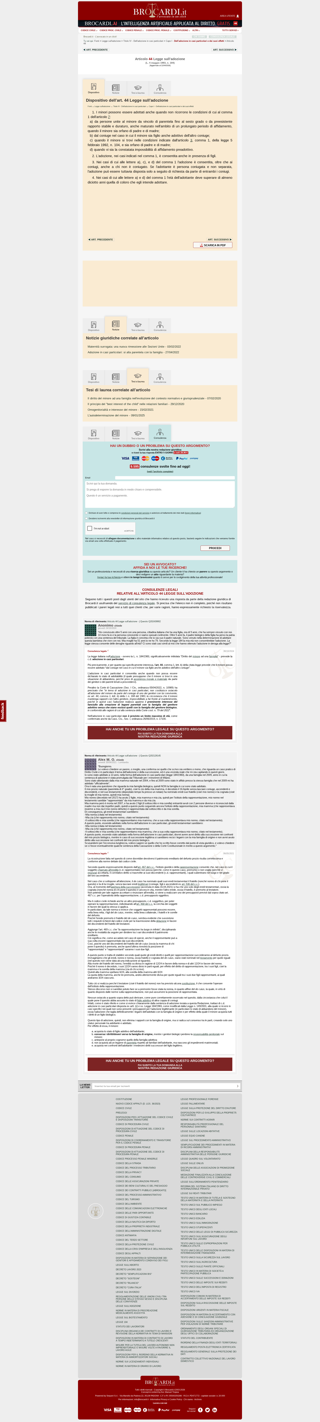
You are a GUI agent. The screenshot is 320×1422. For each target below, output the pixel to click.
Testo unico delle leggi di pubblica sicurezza (209, 1232)
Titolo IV (143, 41)
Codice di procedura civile (132, 1124)
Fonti (96, 41)
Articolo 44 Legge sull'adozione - (123, 621)
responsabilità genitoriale (206, 1034)
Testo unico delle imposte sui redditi (204, 1282)
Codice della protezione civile (135, 1244)
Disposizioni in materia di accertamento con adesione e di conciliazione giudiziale (208, 1315)
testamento (206, 958)
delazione (161, 921)
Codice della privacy (129, 1172)
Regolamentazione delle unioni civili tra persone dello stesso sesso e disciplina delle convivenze (141, 1299)
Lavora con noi (160, 1403)
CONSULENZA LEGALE (222, 36)
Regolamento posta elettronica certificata (208, 1347)
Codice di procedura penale (133, 1147)
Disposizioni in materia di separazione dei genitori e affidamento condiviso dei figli (142, 1259)
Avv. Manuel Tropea (170, 1392)
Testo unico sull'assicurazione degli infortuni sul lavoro (204, 1237)
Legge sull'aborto (127, 1265)
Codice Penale (133, 30)
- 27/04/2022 (133, 352)
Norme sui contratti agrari (198, 1120)
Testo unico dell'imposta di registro (203, 1287)
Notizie (115, 92)
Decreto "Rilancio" (127, 1283)
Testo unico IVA (190, 1291)
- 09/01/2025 (116, 415)
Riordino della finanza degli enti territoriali (209, 1342)
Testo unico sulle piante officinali (202, 1266)
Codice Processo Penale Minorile (137, 1159)
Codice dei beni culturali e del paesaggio (141, 1186)
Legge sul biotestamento (132, 1317)
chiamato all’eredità (108, 870)
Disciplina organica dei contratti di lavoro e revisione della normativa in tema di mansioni (144, 1332)
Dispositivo (93, 330)
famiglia (213, 656)
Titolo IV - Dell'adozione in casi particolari (129, 106)
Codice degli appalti (128, 1253)
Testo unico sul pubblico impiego (201, 1205)
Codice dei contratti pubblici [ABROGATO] (141, 1190)
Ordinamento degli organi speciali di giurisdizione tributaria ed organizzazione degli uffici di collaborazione (207, 1331)
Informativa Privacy (158, 1399)
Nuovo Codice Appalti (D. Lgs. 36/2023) (138, 1103)
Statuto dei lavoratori (130, 1326)
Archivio (198, 1399)
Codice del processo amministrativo (138, 1195)
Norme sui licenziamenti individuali (137, 1361)
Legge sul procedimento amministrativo (206, 1140)
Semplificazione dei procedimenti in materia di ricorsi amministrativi (208, 1146)
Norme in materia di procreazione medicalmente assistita (137, 1311)
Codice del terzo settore (132, 1240)
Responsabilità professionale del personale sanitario (202, 1125)
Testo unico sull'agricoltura (199, 1262)
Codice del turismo (128, 1199)
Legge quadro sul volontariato (200, 1159)
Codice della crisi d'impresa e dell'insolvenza (144, 1249)
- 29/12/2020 (136, 404)
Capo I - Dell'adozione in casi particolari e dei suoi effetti (171, 106)
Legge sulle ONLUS (192, 1163)
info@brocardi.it (141, 1399)
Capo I (195, 41)
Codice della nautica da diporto (136, 1222)
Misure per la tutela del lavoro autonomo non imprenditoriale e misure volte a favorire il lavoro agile (145, 1347)
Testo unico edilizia (193, 1218)
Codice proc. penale (157, 30)
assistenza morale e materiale (150, 679)
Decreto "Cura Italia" (129, 1287)
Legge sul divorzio (127, 1292)
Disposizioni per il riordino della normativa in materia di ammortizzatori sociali (144, 1355)
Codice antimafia (126, 1235)
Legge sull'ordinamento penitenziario (204, 1182)
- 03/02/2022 (134, 346)
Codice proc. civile (110, 30)
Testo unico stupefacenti (197, 1227)
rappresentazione (189, 867)
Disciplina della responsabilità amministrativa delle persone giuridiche (206, 1153)
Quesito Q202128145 (150, 756)
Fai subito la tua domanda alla (160, 732)
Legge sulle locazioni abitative (200, 1131)
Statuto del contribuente (197, 1338)
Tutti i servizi (229, 30)
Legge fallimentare (193, 1103)
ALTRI (195, 30)
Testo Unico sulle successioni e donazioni (207, 1278)
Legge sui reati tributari (196, 1193)
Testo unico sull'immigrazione (199, 1223)
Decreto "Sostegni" (128, 1278)
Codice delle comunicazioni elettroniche (141, 1208)
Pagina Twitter (207, 1409)
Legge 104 (122, 1322)
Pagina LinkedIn (214, 1409)
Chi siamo (188, 1399)
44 (136, 1006)
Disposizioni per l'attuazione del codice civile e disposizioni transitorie (144, 1118)
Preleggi (121, 1112)
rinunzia (92, 872)
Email (87, 478)
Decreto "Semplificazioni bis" (134, 1274)
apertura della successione (125, 887)
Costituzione (181, 30)
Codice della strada (128, 1163)
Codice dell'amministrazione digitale (139, 1231)
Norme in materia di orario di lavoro (138, 1366)
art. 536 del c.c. (190, 884)
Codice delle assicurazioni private (137, 1181)
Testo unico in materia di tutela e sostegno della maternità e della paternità (208, 1199)
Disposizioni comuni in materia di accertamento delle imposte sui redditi (205, 1297)
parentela (131, 1042)
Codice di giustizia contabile (133, 1217)
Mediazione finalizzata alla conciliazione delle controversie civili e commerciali (206, 1176)
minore (196, 656)
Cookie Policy (176, 1399)
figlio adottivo (144, 1000)
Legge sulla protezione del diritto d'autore (208, 1108)
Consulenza (160, 92)
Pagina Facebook (200, 1409)
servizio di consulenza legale (136, 603)
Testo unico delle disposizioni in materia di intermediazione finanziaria (207, 1251)
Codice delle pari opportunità (135, 1213)
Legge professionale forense (199, 1099)
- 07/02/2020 (154, 398)
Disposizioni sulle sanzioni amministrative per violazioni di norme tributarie (207, 1322)
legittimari (143, 884)
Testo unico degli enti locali (199, 1209)
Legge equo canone (193, 1136)
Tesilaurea (137, 92)
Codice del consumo (128, 1177)
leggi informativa (192, 513)
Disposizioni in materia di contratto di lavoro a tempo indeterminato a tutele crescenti (144, 1339)
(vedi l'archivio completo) (160, 471)
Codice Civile (88, 30)
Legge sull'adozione (111, 41)
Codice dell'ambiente (129, 1204)
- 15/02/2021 (121, 409)
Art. (97, 49)
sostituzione (188, 983)
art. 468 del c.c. (144, 904)
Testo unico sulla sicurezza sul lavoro (205, 1257)
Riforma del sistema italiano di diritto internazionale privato (204, 1187)
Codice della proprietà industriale (138, 1226)
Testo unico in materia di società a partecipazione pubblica (202, 1272)
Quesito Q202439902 (150, 621)
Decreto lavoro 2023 (128, 1269)
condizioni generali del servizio (135, 513)
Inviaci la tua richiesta (109, 577)
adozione (115, 656)
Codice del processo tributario (136, 1168)
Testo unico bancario (194, 1214)
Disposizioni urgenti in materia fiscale (205, 1310)
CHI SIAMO (199, 36)
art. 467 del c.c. (146, 867)
